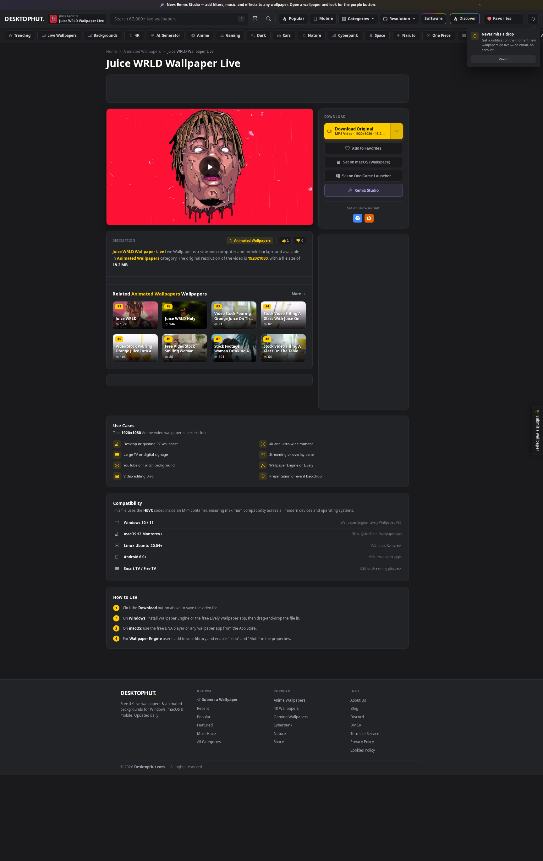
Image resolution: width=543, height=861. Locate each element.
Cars (287, 35)
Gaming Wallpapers (291, 716)
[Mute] (270, 220)
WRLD (128, 251)
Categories (358, 19)
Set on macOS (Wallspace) (366, 162)
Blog (354, 708)
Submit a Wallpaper (220, 699)
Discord (357, 716)
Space (380, 35)
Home (111, 51)
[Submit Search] (268, 19)
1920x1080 (258, 258)
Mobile (326, 18)
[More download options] (396, 131)
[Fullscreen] (305, 220)
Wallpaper (145, 251)
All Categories (209, 741)
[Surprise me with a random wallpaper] (255, 19)
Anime (203, 35)
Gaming (233, 35)
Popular (296, 18)
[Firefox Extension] (369, 218)
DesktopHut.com (149, 766)
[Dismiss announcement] (479, 5)
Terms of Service (364, 733)
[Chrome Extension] (357, 218)
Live (160, 251)
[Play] (114, 220)
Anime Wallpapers (289, 700)
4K (137, 35)
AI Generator (168, 35)
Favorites (505, 18)
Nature (314, 35)
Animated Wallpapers (142, 51)
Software (433, 18)
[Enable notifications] (533, 19)
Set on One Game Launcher (366, 176)
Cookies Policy (362, 750)
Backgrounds (106, 35)
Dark (261, 35)
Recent (203, 708)
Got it (503, 59)
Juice (117, 251)
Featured (205, 724)
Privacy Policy (362, 741)
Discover (467, 18)
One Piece (441, 35)
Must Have (206, 733)
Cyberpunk (348, 35)
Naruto (408, 35)
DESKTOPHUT (138, 693)
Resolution (399, 19)
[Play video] (209, 167)
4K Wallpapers (286, 708)
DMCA (355, 724)
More (296, 293)
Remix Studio (366, 190)
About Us (358, 700)
